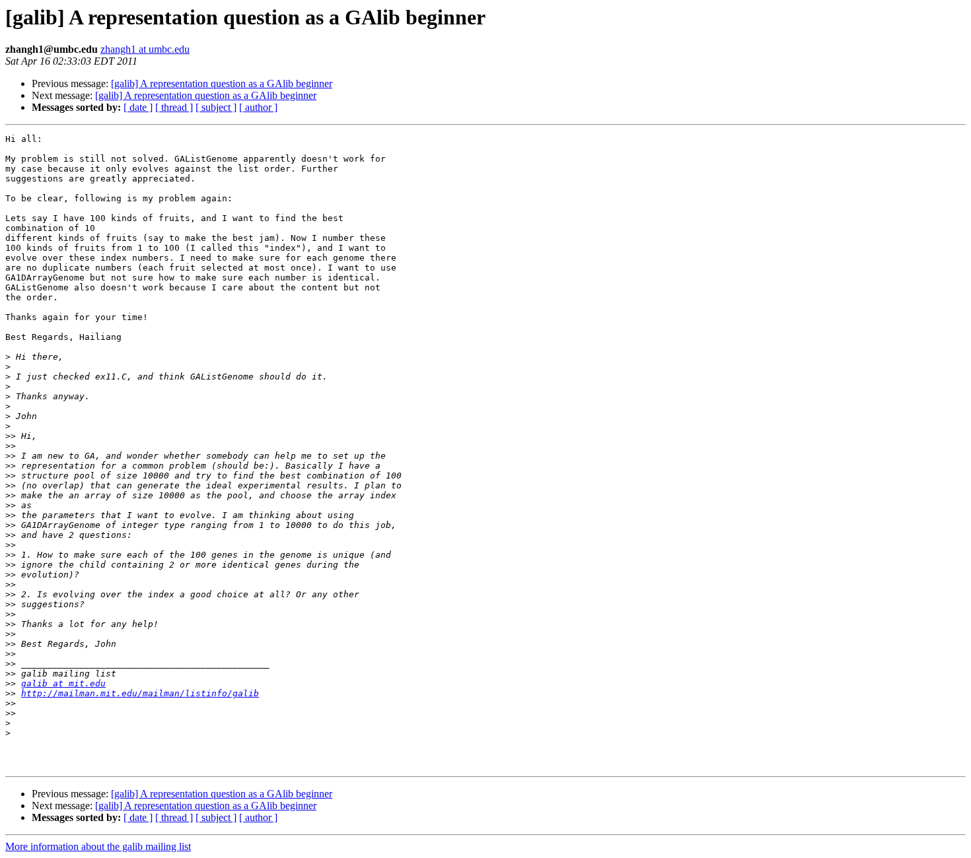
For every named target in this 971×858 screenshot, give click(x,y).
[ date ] (138, 107)
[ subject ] (216, 107)
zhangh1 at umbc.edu (145, 49)
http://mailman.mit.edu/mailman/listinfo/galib (140, 693)
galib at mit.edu (63, 683)
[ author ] (258, 107)
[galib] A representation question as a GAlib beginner (221, 83)
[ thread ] (174, 107)
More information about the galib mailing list (98, 846)
